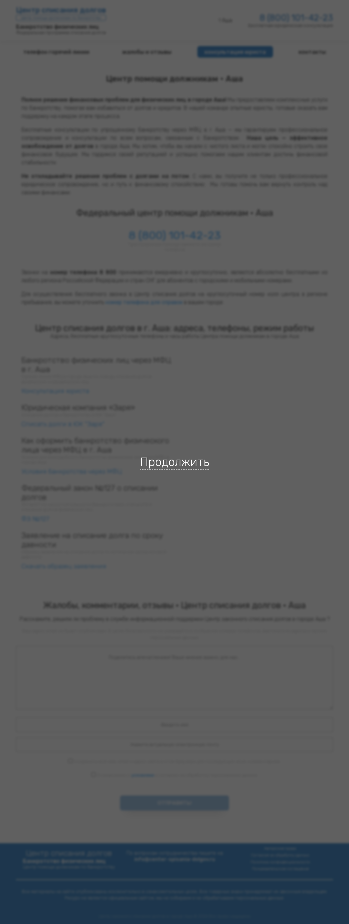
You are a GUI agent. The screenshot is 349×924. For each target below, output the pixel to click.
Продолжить (174, 462)
